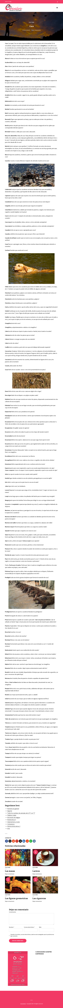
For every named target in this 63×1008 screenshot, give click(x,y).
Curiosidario (23, 1003)
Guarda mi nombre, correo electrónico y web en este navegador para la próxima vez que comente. (32, 935)
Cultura (31, 22)
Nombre (11, 927)
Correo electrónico (29, 927)
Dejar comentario (36, 30)
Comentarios (12, 912)
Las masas (10, 871)
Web (40, 927)
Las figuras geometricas (16, 898)
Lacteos (36, 871)
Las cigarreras (39, 898)
